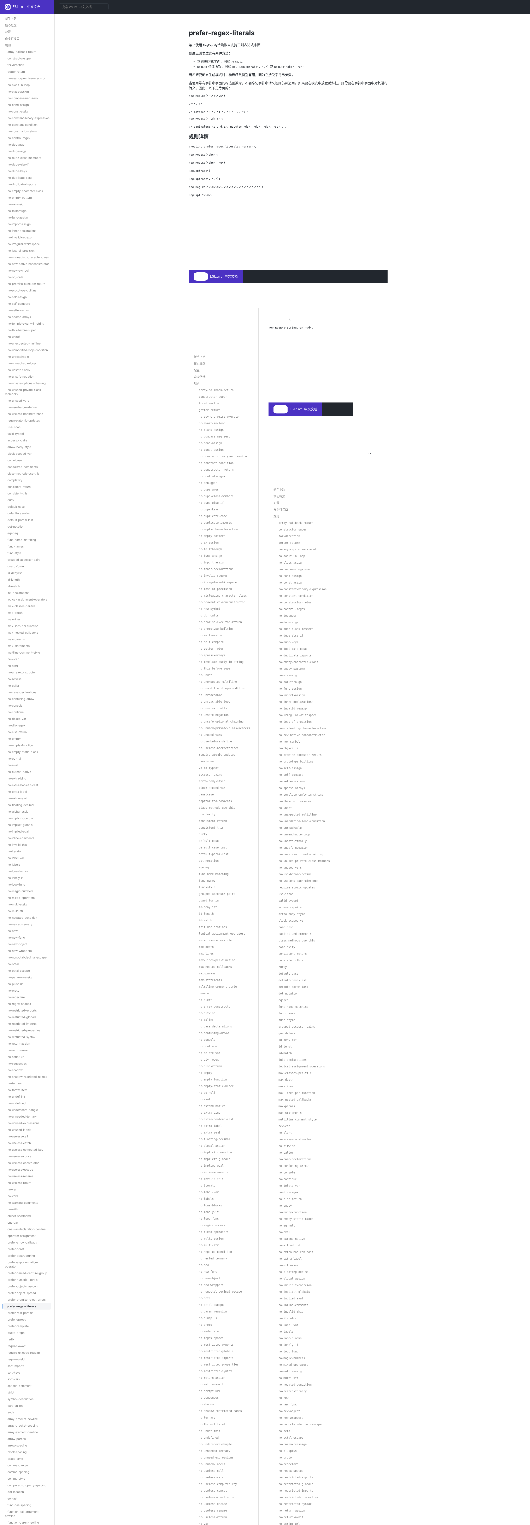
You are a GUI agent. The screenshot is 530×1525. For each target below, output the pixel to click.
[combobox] (83, 7)
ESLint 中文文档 (26, 7)
